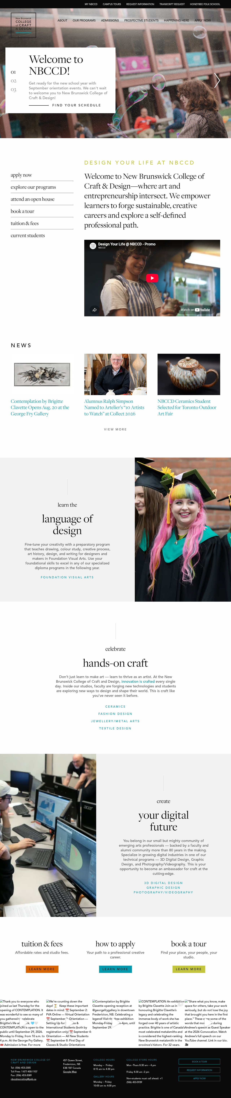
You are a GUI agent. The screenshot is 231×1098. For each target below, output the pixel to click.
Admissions (110, 20)
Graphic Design (164, 888)
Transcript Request (172, 4)
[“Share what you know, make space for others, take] (208, 1023)
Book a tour (22, 211)
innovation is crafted (138, 682)
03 (13, 89)
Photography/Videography (163, 892)
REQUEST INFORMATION (199, 1070)
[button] (217, 80)
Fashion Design (115, 714)
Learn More (42, 969)
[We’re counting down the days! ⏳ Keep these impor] (69, 1023)
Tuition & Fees (25, 223)
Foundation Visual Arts (67, 577)
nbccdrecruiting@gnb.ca (23, 1079)
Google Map (70, 1072)
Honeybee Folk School (205, 4)
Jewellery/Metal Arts (115, 721)
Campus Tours (112, 4)
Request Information (140, 4)
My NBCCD (91, 4)
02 (13, 80)
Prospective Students (141, 20)
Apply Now (203, 20)
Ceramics (115, 706)
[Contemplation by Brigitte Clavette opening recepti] (115, 1023)
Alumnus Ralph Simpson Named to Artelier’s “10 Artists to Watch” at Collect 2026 (114, 407)
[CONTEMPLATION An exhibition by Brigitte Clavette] (162, 1023)
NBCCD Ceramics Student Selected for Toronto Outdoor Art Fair (187, 407)
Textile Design (115, 728)
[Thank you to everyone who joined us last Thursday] (23, 1023)
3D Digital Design (163, 883)
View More (115, 429)
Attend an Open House (33, 199)
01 (13, 71)
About (62, 20)
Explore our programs (33, 186)
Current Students (28, 235)
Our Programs (84, 20)
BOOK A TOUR (199, 1062)
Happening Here (176, 20)
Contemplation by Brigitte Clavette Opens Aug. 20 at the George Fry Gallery (40, 407)
